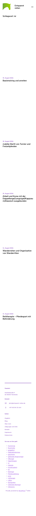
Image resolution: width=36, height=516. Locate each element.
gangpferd (11, 450)
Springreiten (11, 482)
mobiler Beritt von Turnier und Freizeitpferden (16, 145)
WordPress (22, 491)
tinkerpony (11, 487)
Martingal (11, 472)
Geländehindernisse (14, 452)
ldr (9, 469)
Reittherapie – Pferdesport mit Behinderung (17, 317)
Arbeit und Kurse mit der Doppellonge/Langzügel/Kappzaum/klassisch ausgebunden (18, 198)
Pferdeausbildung (13, 474)
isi (8, 463)
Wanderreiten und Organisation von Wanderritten (17, 252)
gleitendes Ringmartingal (15, 456)
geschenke (11, 454)
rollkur (10, 480)
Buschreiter (11, 448)
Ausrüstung (11, 446)
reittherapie (11, 478)
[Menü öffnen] (32, 7)
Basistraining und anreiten (15, 80)
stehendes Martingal (14, 484)
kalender (10, 465)
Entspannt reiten (19, 6)
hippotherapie (12, 461)
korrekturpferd (12, 467)
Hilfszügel (11, 459)
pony (9, 476)
